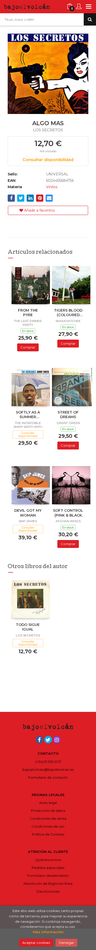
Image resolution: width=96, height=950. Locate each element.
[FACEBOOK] (39, 739)
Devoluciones (48, 891)
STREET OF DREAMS (68, 414)
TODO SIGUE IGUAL (28, 627)
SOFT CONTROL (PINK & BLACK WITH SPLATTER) (68, 513)
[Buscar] (90, 19)
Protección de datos (48, 810)
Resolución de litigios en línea (48, 883)
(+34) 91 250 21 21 (48, 762)
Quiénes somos (48, 860)
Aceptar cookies (36, 943)
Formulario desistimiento (48, 876)
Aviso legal (48, 803)
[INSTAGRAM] (57, 739)
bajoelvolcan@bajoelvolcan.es (48, 769)
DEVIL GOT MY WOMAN (27, 512)
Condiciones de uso (48, 826)
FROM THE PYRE (28, 312)
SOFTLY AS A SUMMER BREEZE (28, 415)
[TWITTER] (48, 739)
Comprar (27, 347)
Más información (48, 932)
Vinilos (51, 187)
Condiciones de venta (48, 818)
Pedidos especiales (48, 868)
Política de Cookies (48, 834)
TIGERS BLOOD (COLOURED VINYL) (68, 313)
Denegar (66, 943)
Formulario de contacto (48, 777)
